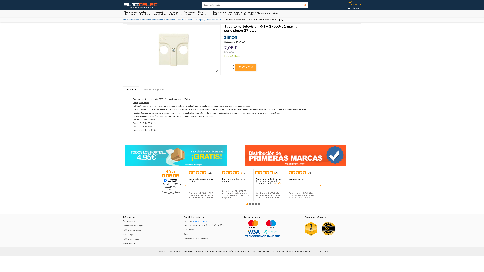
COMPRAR (248, 67)
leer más (277, 183)
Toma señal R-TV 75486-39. (145, 123)
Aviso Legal (128, 234)
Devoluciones (129, 221)
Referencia (229, 42)
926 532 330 (200, 221)
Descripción (131, 89)
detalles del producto (155, 89)
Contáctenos (188, 229)
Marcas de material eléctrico (195, 238)
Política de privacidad (132, 230)
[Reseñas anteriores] (185, 185)
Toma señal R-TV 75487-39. (145, 126)
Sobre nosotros (130, 243)
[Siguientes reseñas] (320, 185)
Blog (185, 234)
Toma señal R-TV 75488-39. (145, 130)
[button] (160, 13)
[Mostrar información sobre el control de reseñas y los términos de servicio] (181, 185)
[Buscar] (305, 5)
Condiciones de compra (133, 225)
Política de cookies (131, 239)
